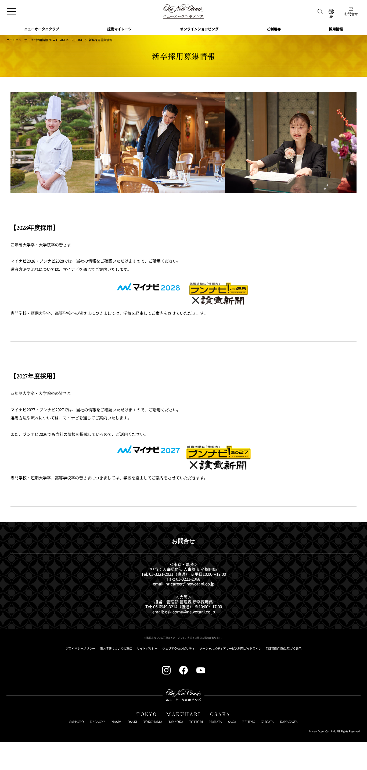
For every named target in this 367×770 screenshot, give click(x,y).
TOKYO (146, 714)
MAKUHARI (183, 714)
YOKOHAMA (152, 722)
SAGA (232, 722)
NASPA (116, 722)
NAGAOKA (98, 722)
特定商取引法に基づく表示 (283, 649)
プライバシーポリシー (80, 649)
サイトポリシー (147, 649)
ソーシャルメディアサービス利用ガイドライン (230, 649)
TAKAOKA (175, 722)
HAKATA (215, 722)
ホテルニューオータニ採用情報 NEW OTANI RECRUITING (44, 40)
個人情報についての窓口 (116, 649)
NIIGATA (267, 722)
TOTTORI (196, 722)
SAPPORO (76, 722)
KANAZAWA (289, 722)
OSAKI (132, 722)
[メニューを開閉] (11, 11)
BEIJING (248, 722)
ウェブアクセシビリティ (178, 649)
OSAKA (220, 714)
